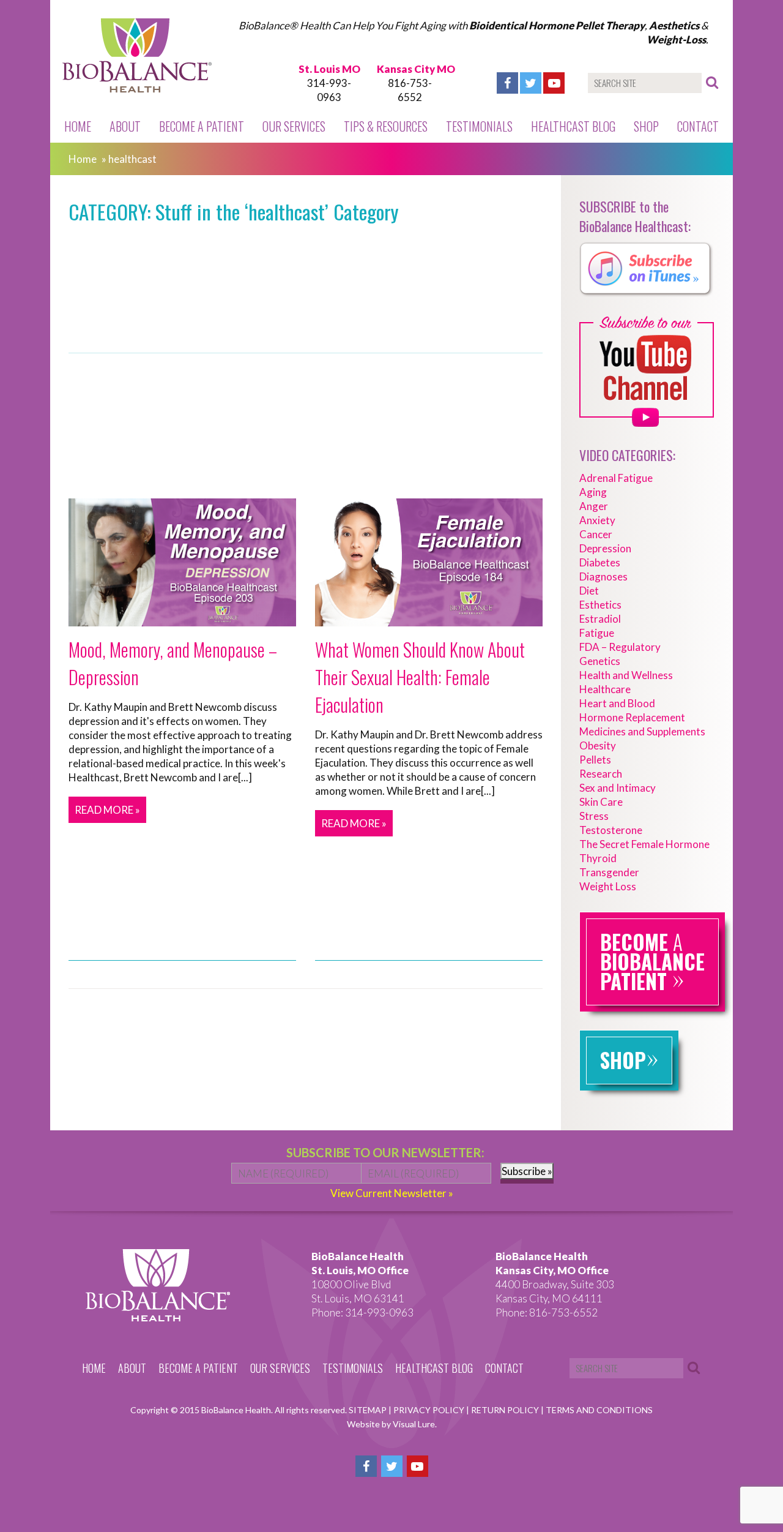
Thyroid (598, 858)
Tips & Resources (386, 126)
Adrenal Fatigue (616, 477)
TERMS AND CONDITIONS (599, 1410)
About (125, 126)
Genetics (599, 661)
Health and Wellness (626, 675)
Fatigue (596, 632)
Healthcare (605, 689)
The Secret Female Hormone (644, 844)
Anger (593, 506)
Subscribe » (527, 1171)
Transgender (609, 872)
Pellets (595, 759)
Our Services (293, 126)
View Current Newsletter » (391, 1193)
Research (600, 773)
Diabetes (599, 562)
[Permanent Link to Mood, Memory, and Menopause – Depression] (182, 619)
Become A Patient (201, 126)
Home (77, 126)
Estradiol (600, 618)
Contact (698, 126)
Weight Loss (607, 886)
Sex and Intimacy (617, 787)
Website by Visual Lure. (392, 1424)
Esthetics (600, 604)
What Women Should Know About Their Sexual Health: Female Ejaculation (420, 677)
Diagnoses (603, 576)
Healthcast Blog (573, 126)
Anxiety (597, 520)
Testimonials (479, 126)
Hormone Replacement (632, 717)
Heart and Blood (617, 703)
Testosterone (610, 830)
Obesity (597, 745)
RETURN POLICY (506, 1410)
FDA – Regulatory (620, 646)
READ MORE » (107, 809)
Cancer (595, 534)
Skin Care (601, 801)
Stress (594, 815)
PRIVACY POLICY (429, 1410)
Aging (593, 492)
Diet (589, 590)
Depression (605, 548)
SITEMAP (368, 1410)
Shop (646, 126)
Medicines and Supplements (642, 731)
